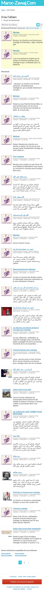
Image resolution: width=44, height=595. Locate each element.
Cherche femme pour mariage (25, 350)
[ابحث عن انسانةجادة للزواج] (6, 253)
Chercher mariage (20, 508)
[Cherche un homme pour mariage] (6, 496)
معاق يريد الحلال (19, 116)
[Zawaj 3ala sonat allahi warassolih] (6, 532)
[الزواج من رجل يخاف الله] (6, 373)
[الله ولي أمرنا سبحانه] (6, 218)
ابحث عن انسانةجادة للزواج (23, 249)
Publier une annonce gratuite (22, 581)
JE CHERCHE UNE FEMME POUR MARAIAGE (27, 412)
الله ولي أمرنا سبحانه (21, 215)
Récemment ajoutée (32, 28)
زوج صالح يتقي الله (20, 176)
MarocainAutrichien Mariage (24, 269)
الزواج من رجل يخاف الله (22, 369)
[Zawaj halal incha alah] (6, 393)
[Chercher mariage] (6, 512)
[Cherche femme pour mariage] (6, 353)
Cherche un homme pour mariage (26, 492)
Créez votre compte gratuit (27, 576)
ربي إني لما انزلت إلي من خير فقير (26, 287)
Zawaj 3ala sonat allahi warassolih (27, 528)
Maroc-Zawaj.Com (18, 2)
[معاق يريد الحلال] (6, 120)
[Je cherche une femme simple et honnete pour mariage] (6, 331)
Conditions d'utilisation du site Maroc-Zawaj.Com (23, 587)
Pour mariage (18, 156)
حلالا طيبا (16, 436)
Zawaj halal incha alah (22, 389)
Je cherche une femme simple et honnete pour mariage (26, 328)
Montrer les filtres (9, 24)
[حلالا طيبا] (6, 439)
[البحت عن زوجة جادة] (6, 79)
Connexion (13, 576)
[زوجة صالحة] (6, 476)
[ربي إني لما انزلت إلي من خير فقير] (6, 291)
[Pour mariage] (6, 160)
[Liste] (38, 24)
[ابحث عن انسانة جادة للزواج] (6, 311)
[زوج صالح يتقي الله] (6, 180)
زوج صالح (16, 456)
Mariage (16, 32)
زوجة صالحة (17, 472)
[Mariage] (6, 36)
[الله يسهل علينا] (6, 200)
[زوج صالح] (6, 460)
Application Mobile (19, 589)
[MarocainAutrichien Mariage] (6, 273)
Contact (29, 589)
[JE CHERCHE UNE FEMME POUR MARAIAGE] (6, 415)
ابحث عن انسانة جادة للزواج (23, 307)
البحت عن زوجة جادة (21, 75)
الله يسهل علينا (18, 196)
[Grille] (41, 24)
